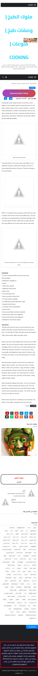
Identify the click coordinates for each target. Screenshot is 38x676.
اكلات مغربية (32, 543)
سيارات (26, 574)
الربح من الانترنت (32, 549)
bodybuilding (22, 606)
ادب (27, 531)
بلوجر (34, 559)
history (18, 612)
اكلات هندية (24, 543)
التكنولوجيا (33, 546)
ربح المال (7, 568)
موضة (4, 599)
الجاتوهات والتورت (23, 546)
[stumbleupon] (17, 413)
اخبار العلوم (33, 531)
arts (29, 606)
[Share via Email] (7, 416)
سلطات (13, 571)
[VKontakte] (26, 416)
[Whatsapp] (12, 416)
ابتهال (34, 527)
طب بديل (34, 580)
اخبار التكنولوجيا (21, 527)
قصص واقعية (32, 593)
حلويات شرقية (11, 565)
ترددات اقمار (8, 559)
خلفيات (25, 568)
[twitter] (26, 413)
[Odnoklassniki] (21, 416)
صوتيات (20, 577)
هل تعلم (19, 602)
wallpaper (20, 615)
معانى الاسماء (21, 596)
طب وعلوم (26, 580)
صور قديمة (8, 577)
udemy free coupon (31, 615)
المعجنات (33, 556)
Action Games (11, 602)
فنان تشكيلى (5, 584)
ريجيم (24, 571)
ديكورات (19, 568)
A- (5, 98)
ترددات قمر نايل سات (31, 562)
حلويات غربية (33, 568)
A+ (11, 98)
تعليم (13, 562)
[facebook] (31, 413)
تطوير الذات (20, 562)
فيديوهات (18, 587)
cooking (32, 88)
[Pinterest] (7, 413)
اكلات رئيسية (33, 540)
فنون (34, 587)
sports (12, 612)
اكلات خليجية (7, 537)
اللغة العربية (19, 552)
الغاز (35, 552)
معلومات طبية (11, 596)
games (24, 612)
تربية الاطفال (23, 559)
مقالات (17, 599)
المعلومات (26, 556)
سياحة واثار (33, 574)
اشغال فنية (33, 534)
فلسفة (22, 584)
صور (15, 577)
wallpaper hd (32, 618)
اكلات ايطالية (32, 537)
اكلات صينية (24, 540)
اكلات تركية (16, 537)
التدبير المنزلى (6, 543)
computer (33, 609)
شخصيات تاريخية (17, 574)
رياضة (29, 571)
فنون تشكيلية (27, 587)
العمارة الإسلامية (7, 549)
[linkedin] (21, 413)
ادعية (21, 531)
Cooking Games (17, 609)
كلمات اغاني (18, 593)
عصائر (6, 580)
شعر (35, 577)
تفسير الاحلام (6, 562)
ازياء (11, 531)
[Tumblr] (11, 413)
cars (15, 606)
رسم (35, 571)
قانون (12, 587)
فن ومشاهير (14, 584)
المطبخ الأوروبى (10, 552)
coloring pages (8, 606)
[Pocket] (16, 416)
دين (13, 568)
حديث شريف (27, 565)
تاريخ (30, 559)
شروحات (9, 574)
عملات (28, 584)
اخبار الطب (11, 527)
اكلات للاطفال (6, 540)
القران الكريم (28, 552)
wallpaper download (10, 615)
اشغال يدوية (24, 534)
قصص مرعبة (13, 590)
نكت (25, 602)
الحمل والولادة (6, 546)
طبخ (20, 580)
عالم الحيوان (13, 580)
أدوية (16, 531)
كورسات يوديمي (8, 593)
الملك (19, 556)
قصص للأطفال (22, 590)
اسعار (6, 531)
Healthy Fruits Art (19, 444)
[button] (32, 4)
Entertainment (32, 612)
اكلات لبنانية (16, 540)
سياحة (7, 571)
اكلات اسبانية (9, 534)
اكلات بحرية (24, 537)
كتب (25, 593)
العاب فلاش (17, 549)
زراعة (19, 571)
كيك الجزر (33, 596)
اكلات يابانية (15, 543)
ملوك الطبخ (31, 98)
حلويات (19, 565)
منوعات (11, 599)
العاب (24, 549)
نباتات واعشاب (32, 602)
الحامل (14, 546)
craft (9, 609)
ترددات (15, 559)
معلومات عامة (32, 599)
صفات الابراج (28, 577)
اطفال (17, 534)
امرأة (5, 556)
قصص (6, 587)
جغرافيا (34, 565)
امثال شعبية (12, 556)
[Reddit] (31, 416)
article (34, 606)
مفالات (24, 599)
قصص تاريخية (32, 590)
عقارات (34, 584)
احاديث (29, 527)
